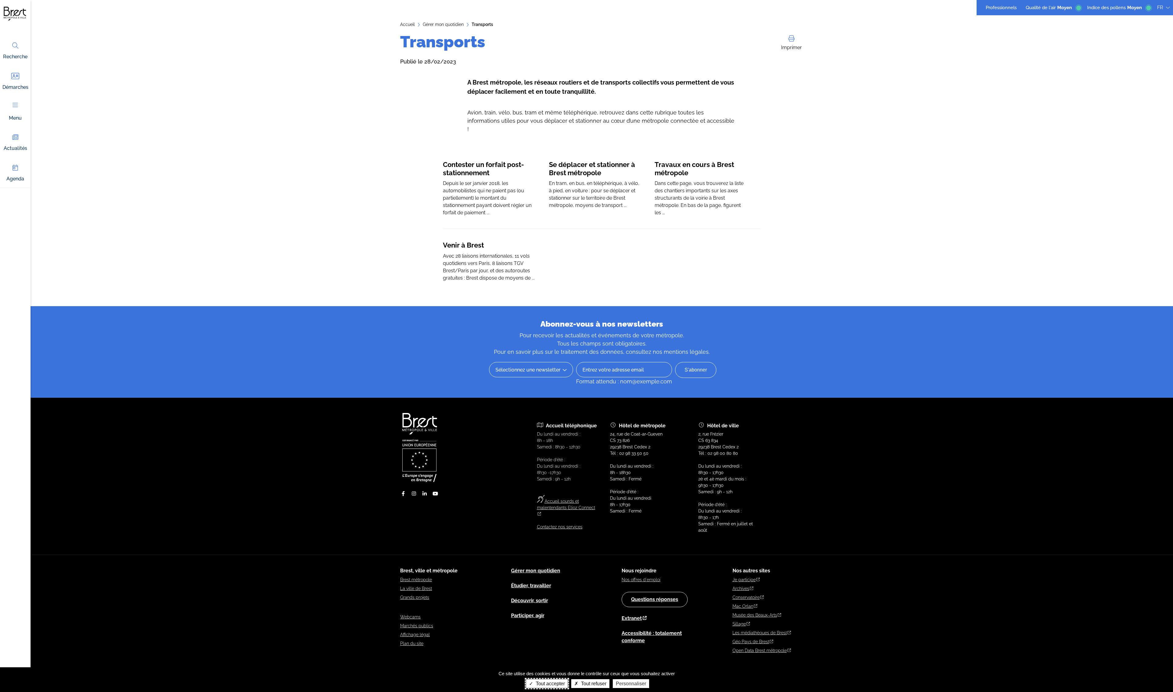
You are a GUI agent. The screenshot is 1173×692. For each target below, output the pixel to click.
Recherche (15, 57)
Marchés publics (416, 625)
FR (1160, 7)
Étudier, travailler (531, 586)
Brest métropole (416, 579)
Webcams (410, 616)
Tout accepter (550, 683)
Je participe (744, 579)
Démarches (15, 87)
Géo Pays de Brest (751, 641)
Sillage (739, 623)
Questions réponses (654, 599)
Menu (15, 118)
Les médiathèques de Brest (760, 632)
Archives (741, 588)
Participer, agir (527, 615)
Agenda (15, 179)
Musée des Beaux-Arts (755, 615)
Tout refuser (593, 683)
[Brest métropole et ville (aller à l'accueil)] (420, 432)
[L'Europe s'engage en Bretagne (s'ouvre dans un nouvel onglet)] (419, 480)
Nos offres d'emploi (641, 579)
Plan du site (411, 643)
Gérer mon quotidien (443, 24)
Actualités (15, 148)
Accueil (407, 24)
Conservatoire (746, 597)
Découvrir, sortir (529, 600)
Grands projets (414, 597)
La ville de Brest (416, 588)
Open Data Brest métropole (760, 650)
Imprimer (791, 47)
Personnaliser (631, 683)
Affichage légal (415, 634)
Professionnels (1001, 7)
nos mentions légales (681, 352)
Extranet (632, 618)
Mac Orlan (743, 606)
